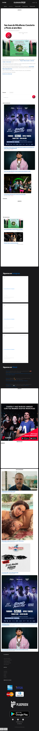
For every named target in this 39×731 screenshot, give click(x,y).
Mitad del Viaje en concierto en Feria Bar (11, 243)
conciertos (4, 57)
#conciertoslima (19, 373)
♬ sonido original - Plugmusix (23, 380)
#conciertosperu (8, 373)
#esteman (7, 380)
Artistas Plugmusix (7, 661)
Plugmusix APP (32, 6)
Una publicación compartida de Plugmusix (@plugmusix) (11, 331)
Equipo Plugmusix (5, 492)
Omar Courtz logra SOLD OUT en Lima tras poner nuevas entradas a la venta (17, 171)
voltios (10, 385)
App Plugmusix (6, 664)
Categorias (11, 6)
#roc (24, 385)
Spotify (5, 675)
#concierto (24, 373)
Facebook (5, 671)
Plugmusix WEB (17, 6)
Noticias (5, 6)
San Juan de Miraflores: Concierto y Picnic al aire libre (13, 229)
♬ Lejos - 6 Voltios (13, 386)
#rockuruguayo (28, 373)
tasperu (9, 386)
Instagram (16, 273)
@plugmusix (8, 371)
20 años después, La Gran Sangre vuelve (8, 491)
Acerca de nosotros (7, 658)
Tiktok (14, 367)
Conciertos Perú (25, 6)
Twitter (5, 674)
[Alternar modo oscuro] (6, 729)
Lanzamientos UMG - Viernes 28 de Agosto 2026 (10, 572)
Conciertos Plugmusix (7, 662)
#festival (10, 380)
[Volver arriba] (2, 729)
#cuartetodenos (14, 373)
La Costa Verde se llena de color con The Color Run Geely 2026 (14, 194)
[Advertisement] (19, 17)
